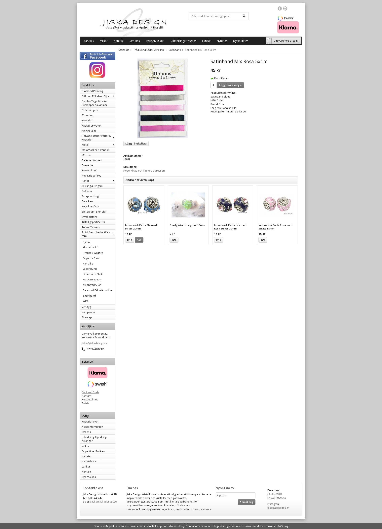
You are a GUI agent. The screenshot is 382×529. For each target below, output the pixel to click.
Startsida (88, 41)
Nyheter (222, 41)
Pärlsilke (88, 263)
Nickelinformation (92, 426)
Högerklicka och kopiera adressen (144, 170)
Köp (139, 240)
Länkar (206, 41)
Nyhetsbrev (240, 41)
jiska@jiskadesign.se (94, 343)
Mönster (87, 155)
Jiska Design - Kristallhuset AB (276, 495)
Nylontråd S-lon (92, 285)
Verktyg (86, 307)
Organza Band (91, 258)
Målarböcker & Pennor (95, 150)
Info (129, 240)
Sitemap (87, 317)
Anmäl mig (246, 502)
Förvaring (87, 115)
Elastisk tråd (90, 247)
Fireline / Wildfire (93, 253)
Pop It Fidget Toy (91, 175)
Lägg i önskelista (136, 143)
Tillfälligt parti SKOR (93, 222)
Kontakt (119, 41)
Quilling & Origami (92, 186)
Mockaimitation (92, 279)
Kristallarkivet (90, 421)
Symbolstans (89, 217)
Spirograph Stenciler (94, 211)
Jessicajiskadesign (278, 507)
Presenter (88, 165)
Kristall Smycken (91, 125)
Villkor (104, 41)
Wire (85, 301)
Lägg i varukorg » (230, 85)
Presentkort (89, 170)
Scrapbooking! (90, 196)
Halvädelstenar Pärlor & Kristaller (96, 137)
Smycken (87, 201)
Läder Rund (90, 268)
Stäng (284, 526)
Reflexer (87, 191)
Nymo (86, 242)
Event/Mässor (155, 41)
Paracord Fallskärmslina (97, 290)
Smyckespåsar (91, 206)
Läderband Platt (92, 274)
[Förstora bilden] (162, 98)
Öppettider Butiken (93, 451)
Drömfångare (90, 110)
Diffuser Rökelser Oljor (95, 96)
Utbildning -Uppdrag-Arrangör (94, 439)
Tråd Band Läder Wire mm (96, 234)
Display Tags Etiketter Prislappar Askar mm (95, 103)
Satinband (89, 295)
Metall (85, 144)
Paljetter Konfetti (92, 160)
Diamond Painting (92, 91)
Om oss (135, 41)
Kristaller (87, 120)
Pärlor (85, 181)
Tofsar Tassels (91, 227)
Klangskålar (89, 131)
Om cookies (89, 477)
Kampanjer (88, 312)
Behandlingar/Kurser (183, 41)
